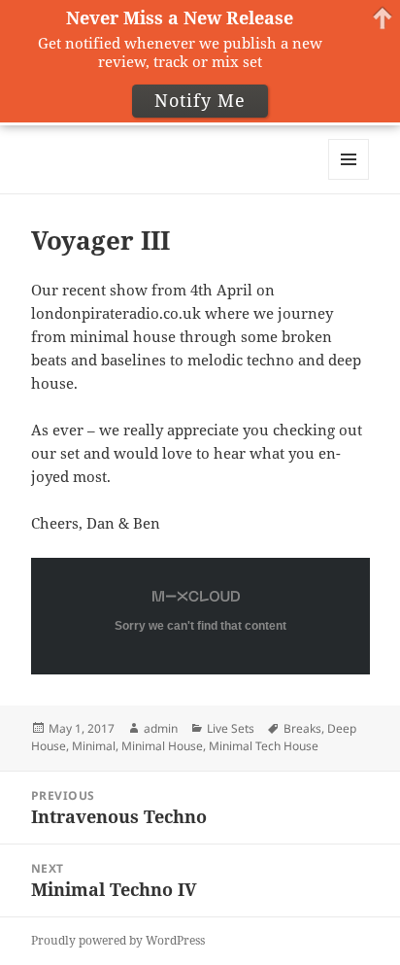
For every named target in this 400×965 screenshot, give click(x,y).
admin (161, 728)
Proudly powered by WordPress (118, 940)
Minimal (94, 746)
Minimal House (162, 746)
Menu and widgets (349, 179)
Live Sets (230, 728)
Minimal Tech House (263, 746)
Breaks (302, 728)
